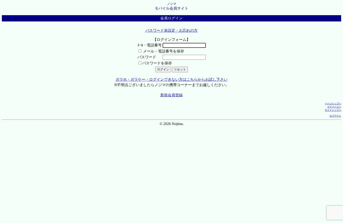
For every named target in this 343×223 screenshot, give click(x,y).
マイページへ (334, 106)
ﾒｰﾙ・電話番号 (149, 45)
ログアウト (335, 116)
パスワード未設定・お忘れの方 (171, 30)
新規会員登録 (171, 95)
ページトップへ (333, 103)
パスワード (146, 57)
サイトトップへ (333, 110)
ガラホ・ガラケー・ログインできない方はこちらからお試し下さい (172, 79)
